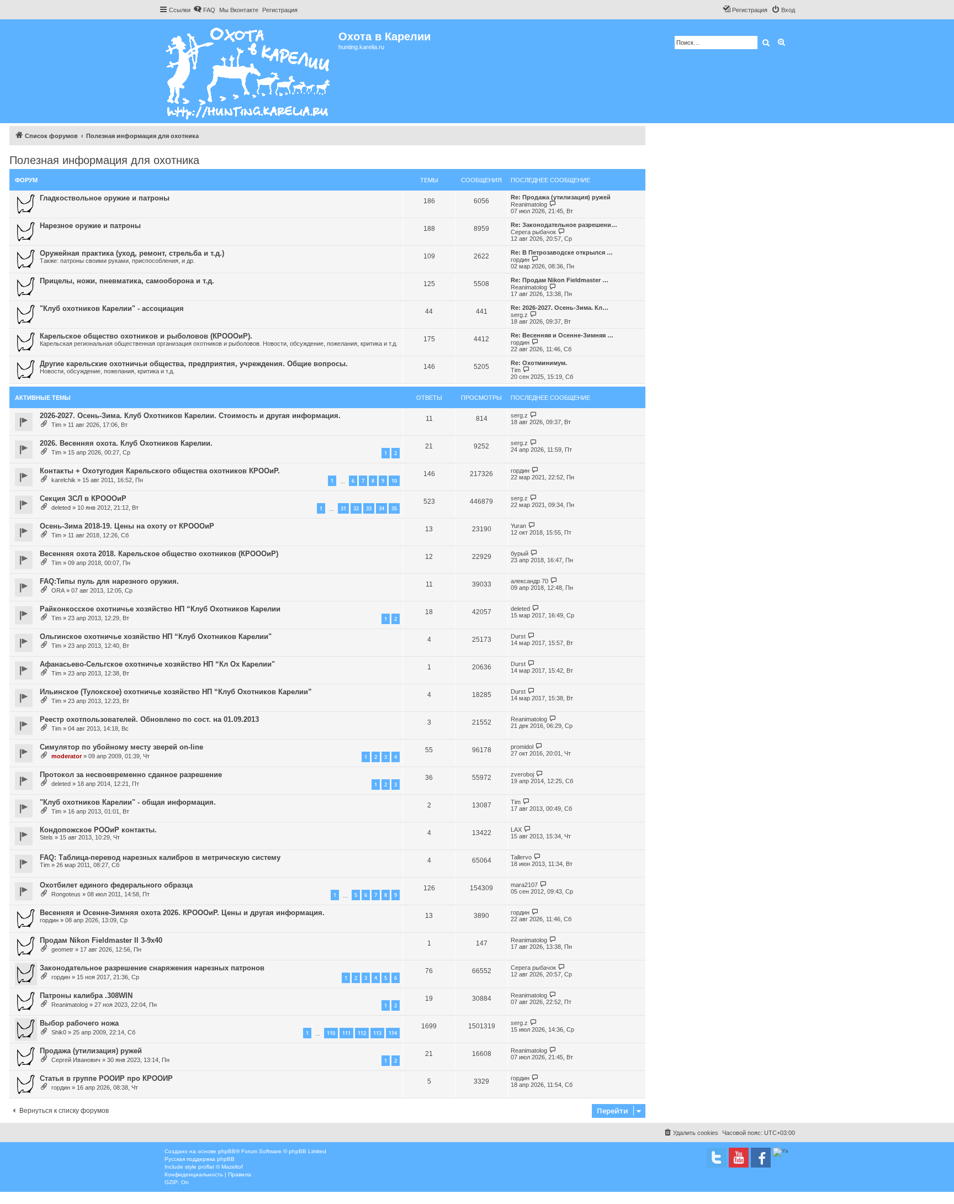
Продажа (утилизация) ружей (91, 1051)
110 (331, 1033)
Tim (516, 370)
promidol (522, 746)
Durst (518, 636)
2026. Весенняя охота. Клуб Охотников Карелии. (126, 443)
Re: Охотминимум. (539, 363)
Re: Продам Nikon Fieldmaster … (559, 280)
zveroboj (522, 774)
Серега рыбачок (533, 232)
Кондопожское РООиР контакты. (98, 830)
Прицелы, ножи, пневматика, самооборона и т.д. (127, 281)
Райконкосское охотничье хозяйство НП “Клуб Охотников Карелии (160, 609)
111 (346, 1033)
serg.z (519, 314)
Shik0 (58, 1032)
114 (393, 1033)
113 (377, 1033)
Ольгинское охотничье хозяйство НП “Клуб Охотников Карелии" (156, 636)
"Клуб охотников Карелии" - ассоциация (112, 308)
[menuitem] (204, 10)
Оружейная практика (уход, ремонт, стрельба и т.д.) (132, 253)
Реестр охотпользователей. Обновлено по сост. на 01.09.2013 (149, 719)
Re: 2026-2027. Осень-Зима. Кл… (559, 307)
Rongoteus (66, 894)
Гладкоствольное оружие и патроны (104, 198)
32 (356, 508)
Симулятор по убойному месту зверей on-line (121, 747)
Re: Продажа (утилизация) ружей (561, 197)
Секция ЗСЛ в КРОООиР (83, 498)
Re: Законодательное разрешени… (564, 224)
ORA (58, 590)
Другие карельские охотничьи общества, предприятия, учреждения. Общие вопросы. (194, 364)
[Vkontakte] (717, 1158)
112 (362, 1033)
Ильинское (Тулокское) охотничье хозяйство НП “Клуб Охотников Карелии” (176, 692)
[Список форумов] (248, 71)
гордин (520, 259)
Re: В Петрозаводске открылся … (562, 252)
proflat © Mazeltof (220, 1167)
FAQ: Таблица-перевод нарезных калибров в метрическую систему (160, 857)
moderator (66, 756)
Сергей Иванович (75, 1060)
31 (343, 508)
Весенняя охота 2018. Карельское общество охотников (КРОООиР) (159, 554)
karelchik (63, 480)
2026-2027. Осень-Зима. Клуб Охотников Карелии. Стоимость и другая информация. (190, 415)
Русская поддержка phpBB (200, 1159)
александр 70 (529, 581)
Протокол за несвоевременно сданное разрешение (131, 774)
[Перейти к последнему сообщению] (533, 415)
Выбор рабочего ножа (79, 1023)
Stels (46, 837)
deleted (61, 507)
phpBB (227, 1151)
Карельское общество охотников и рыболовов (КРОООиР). (146, 336)
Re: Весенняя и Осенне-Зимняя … (562, 335)
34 (381, 508)
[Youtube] (739, 1158)
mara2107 (524, 884)
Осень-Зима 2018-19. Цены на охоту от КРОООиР (127, 526)
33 (369, 508)
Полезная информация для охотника (104, 160)
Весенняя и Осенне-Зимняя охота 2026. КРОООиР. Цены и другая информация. (182, 913)
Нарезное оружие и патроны (90, 225)
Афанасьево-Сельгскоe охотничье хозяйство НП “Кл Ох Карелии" (157, 664)
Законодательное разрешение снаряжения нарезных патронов (152, 968)
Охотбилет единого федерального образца (116, 885)
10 (394, 480)
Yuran (518, 525)
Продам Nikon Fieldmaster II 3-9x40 (101, 940)
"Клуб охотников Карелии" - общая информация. (128, 802)
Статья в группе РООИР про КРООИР (106, 1078)
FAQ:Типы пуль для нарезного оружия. (109, 581)
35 (394, 508)
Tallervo (521, 857)
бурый (519, 553)
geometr (62, 949)
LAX (516, 829)
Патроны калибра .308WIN (86, 995)
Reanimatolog (529, 204)
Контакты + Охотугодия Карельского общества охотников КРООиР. (160, 471)
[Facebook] (761, 1158)
